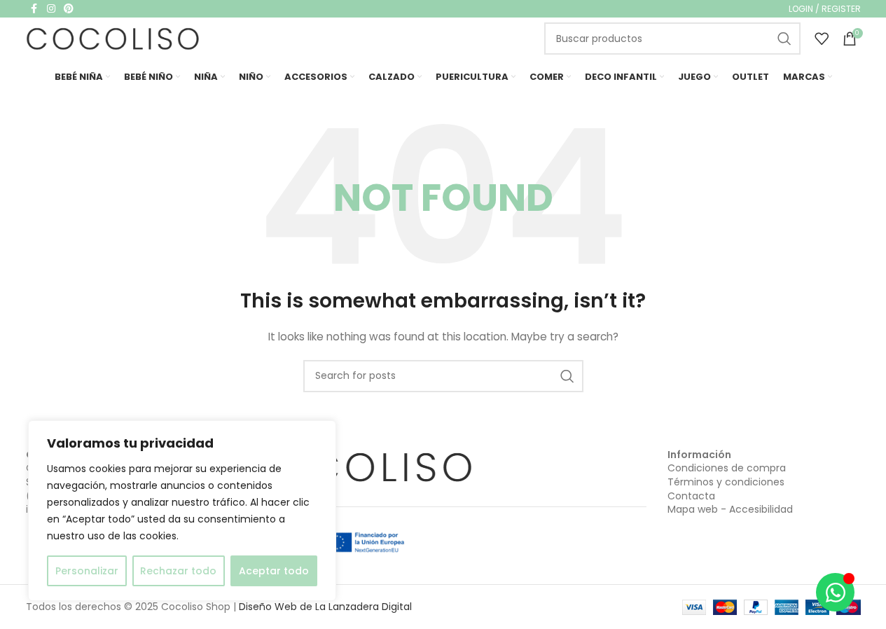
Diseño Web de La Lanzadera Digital (325, 607)
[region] (182, 510)
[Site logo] (113, 38)
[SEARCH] (784, 38)
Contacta (691, 496)
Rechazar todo (178, 571)
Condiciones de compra (726, 468)
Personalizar (86, 571)
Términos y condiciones (725, 482)
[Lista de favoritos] (822, 39)
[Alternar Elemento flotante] (835, 592)
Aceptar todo (274, 571)
